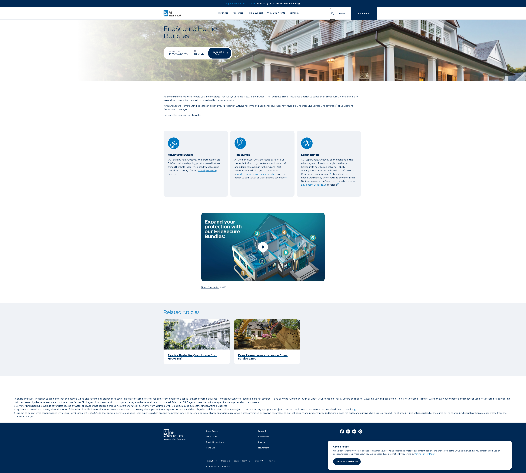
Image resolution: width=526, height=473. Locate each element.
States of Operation (242, 461)
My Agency (363, 13)
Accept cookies (346, 461)
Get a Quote (212, 431)
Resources (238, 13)
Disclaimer (225, 461)
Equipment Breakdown (314, 185)
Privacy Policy (211, 461)
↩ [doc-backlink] (511, 398)
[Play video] (263, 247)
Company (294, 13)
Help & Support (255, 13)
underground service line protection (256, 174)
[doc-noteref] (336, 106)
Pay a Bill (210, 448)
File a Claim (211, 436)
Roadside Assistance (216, 442)
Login (342, 13)
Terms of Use (259, 461)
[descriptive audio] (223, 287)
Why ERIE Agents (276, 13)
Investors (262, 442)
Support (262, 431)
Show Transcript (210, 287)
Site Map (272, 461)
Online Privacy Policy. (425, 454)
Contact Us (263, 436)
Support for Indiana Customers (241, 3)
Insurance (223, 13)
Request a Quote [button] (218, 53)
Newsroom (263, 448)
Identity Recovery (207, 170)
